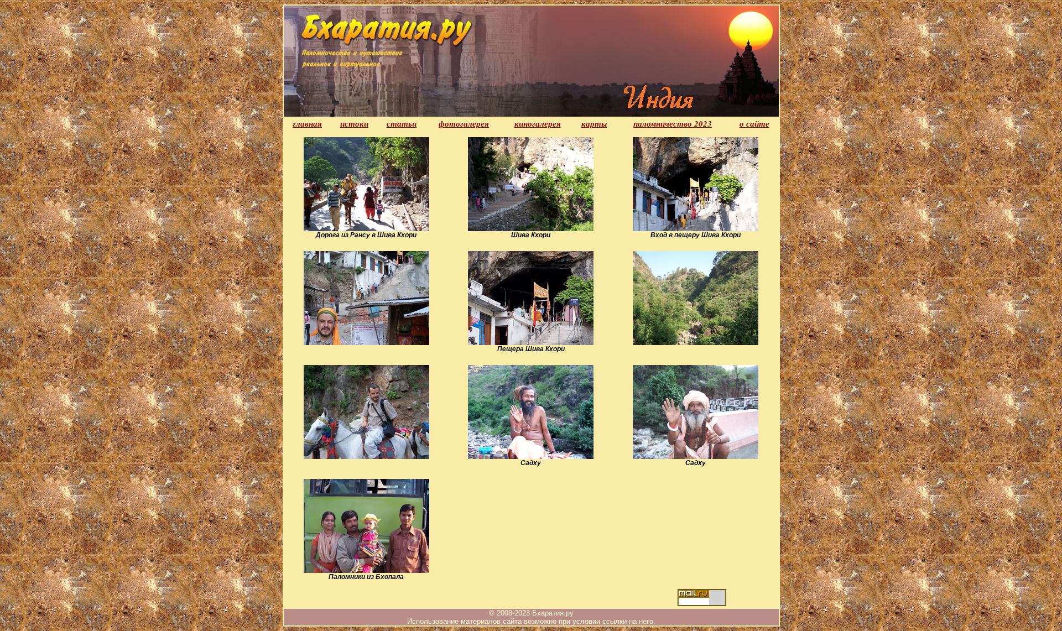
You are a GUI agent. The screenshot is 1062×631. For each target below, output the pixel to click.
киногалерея (537, 123)
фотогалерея (464, 123)
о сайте (754, 123)
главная (307, 123)
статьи (402, 123)
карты (594, 123)
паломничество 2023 (672, 123)
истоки (354, 123)
